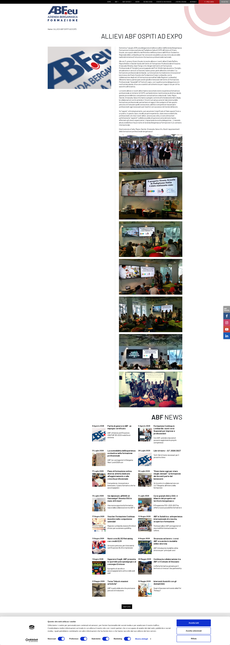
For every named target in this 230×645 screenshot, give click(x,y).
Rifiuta (193, 639)
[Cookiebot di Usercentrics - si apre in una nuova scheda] (31, 640)
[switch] (83, 639)
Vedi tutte (127, 606)
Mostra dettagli (141, 639)
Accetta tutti (194, 623)
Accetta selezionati (194, 631)
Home (50, 29)
